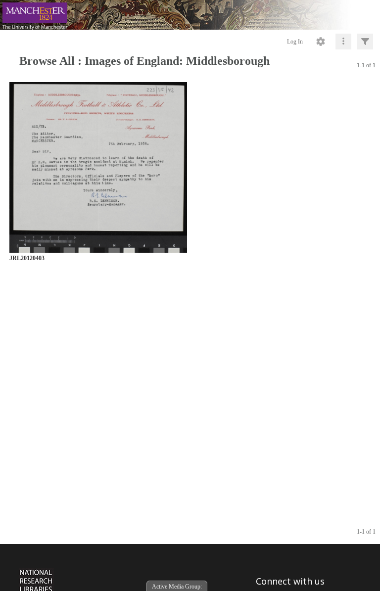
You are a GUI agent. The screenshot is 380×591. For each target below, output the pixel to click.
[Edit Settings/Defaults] (320, 41)
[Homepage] (190, 15)
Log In (295, 41)
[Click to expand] (365, 41)
